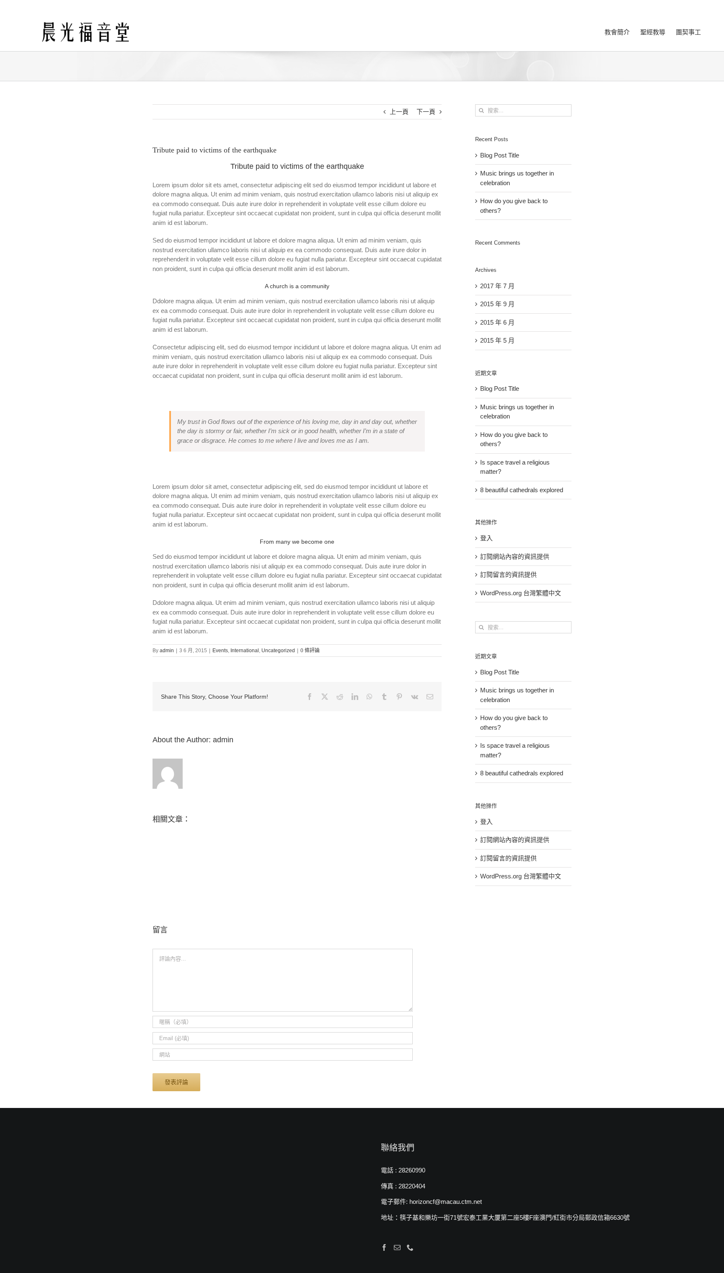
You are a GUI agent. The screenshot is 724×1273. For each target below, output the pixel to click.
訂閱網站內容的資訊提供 (514, 556)
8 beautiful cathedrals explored (521, 489)
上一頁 (399, 111)
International (244, 650)
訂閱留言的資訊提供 (508, 574)
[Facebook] (384, 1247)
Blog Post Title (499, 155)
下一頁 (425, 111)
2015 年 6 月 (497, 322)
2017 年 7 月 (497, 285)
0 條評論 (310, 650)
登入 (486, 538)
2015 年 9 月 (497, 303)
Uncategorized (278, 650)
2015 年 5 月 (497, 340)
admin (167, 650)
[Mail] (397, 1247)
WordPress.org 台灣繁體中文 (520, 592)
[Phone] (410, 1247)
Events (220, 650)
